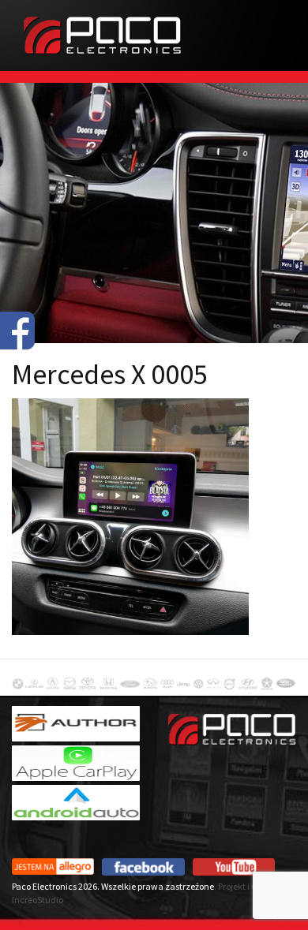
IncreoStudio (37, 900)
